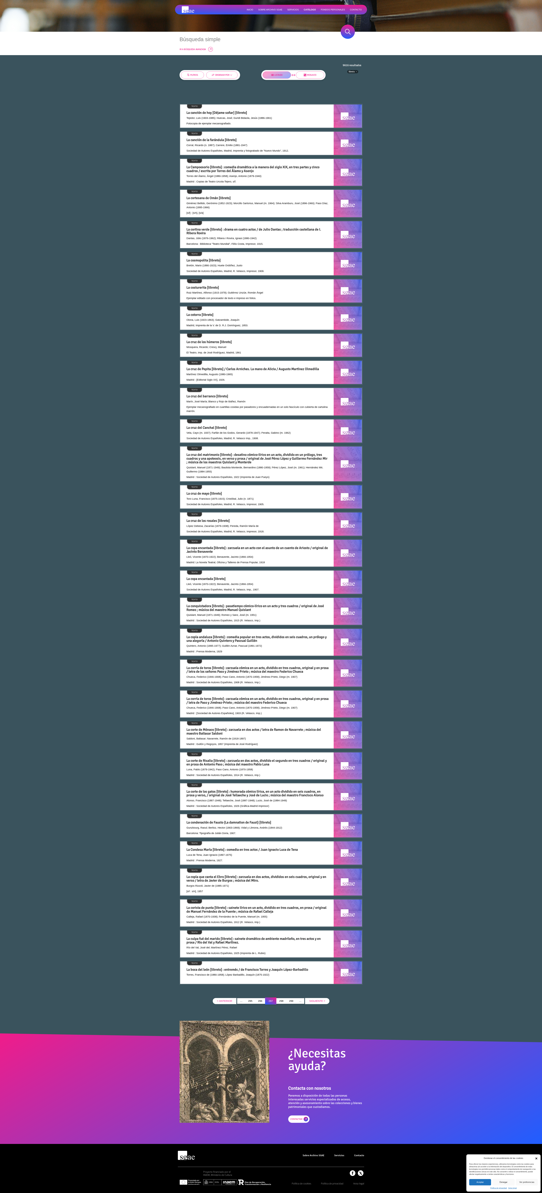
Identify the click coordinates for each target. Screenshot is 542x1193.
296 (260, 1001)
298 (281, 1001)
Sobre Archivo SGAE (313, 1155)
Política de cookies (301, 1183)
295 (250, 1001)
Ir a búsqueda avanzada (193, 49)
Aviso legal (512, 1188)
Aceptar (480, 1182)
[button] (536, 1158)
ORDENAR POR (222, 75)
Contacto (359, 1155)
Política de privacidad (498, 1188)
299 (291, 1001)
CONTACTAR (296, 1119)
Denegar (503, 1182)
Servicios (339, 1155)
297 (271, 1001)
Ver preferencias (526, 1182)
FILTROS (194, 75)
